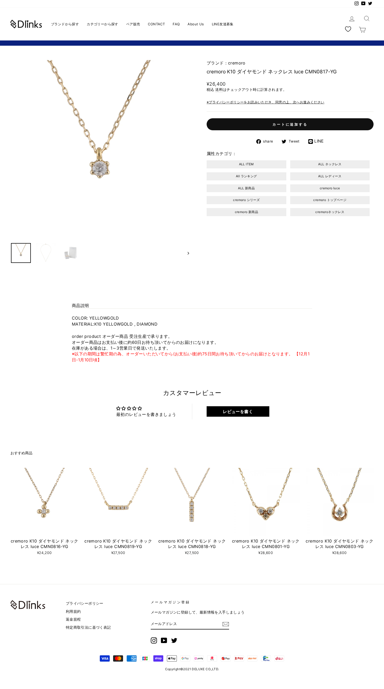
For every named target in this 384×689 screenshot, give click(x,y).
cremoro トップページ (329, 200)
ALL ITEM (246, 164)
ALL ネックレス (329, 164)
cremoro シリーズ (246, 200)
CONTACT (156, 24)
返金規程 (73, 619)
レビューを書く (238, 411)
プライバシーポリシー (84, 603)
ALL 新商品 (246, 188)
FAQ (176, 24)
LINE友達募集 (223, 24)
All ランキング (246, 176)
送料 (219, 89)
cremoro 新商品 (246, 212)
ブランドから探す (65, 24)
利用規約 (73, 611)
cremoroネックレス (329, 212)
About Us (196, 24)
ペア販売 (133, 24)
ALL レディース (329, 176)
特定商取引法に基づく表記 (88, 627)
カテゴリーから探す (102, 24)
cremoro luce (330, 188)
